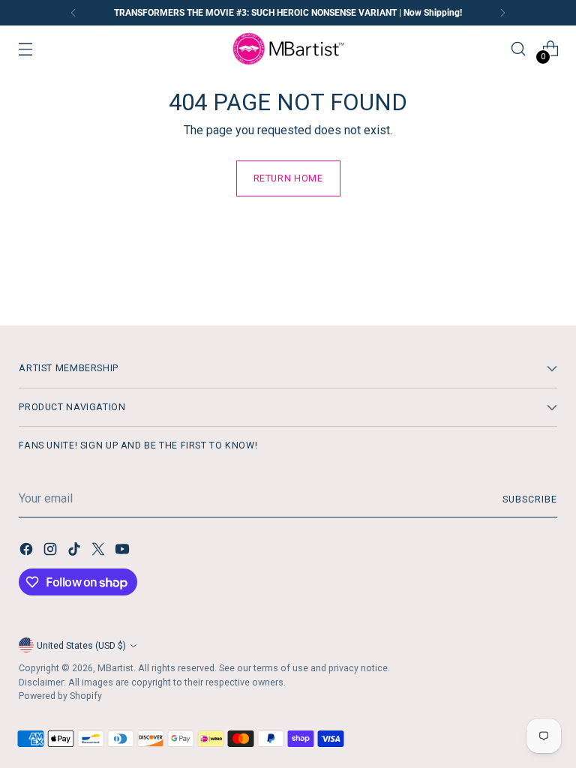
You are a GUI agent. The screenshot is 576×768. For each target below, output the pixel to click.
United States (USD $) (81, 645)
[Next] (502, 13)
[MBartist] (288, 49)
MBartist (116, 668)
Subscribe (529, 499)
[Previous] (73, 13)
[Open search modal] (518, 49)
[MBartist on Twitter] (100, 552)
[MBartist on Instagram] (52, 552)
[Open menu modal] (25, 49)
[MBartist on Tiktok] (76, 552)
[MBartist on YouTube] (124, 552)
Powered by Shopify (60, 695)
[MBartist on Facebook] (28, 552)
